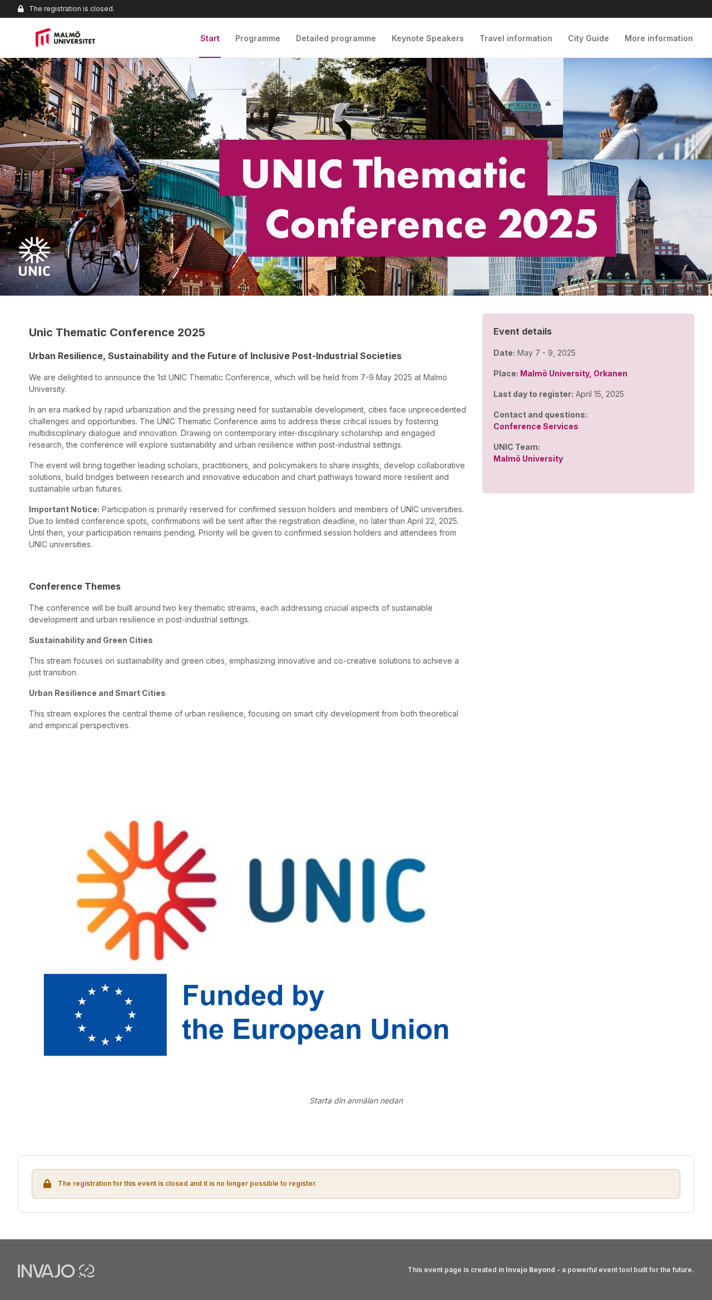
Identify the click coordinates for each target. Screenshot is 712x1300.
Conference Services (535, 426)
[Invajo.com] (56, 1270)
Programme (257, 38)
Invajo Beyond (530, 1269)
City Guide (588, 38)
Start (210, 38)
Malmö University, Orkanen (573, 373)
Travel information (515, 38)
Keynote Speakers (428, 38)
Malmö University (528, 458)
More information (659, 38)
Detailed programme (336, 38)
